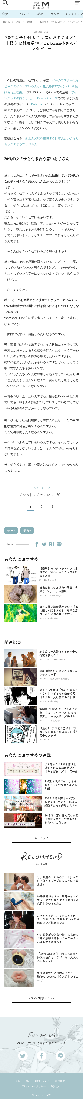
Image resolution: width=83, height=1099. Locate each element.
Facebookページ (47, 98)
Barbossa (36, 104)
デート (11, 530)
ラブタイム (22, 14)
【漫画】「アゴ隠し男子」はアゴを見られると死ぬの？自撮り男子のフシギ (58, 732)
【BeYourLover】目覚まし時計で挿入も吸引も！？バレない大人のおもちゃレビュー (58, 957)
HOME (6, 22)
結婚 (40, 14)
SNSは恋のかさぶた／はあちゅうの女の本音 (58, 672)
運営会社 (55, 1086)
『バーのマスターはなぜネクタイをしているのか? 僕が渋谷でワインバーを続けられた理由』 (41, 86)
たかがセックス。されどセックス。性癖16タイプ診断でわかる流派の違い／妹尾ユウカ (58, 919)
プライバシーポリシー (33, 1086)
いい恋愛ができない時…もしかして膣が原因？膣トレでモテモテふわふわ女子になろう (58, 938)
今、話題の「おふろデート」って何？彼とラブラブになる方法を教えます (57, 881)
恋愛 (5, 14)
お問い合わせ (42, 1081)
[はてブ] (51, 544)
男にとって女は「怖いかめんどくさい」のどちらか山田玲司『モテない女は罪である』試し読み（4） (58, 693)
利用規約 (60, 1081)
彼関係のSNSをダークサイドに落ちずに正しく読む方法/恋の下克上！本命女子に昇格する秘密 (58, 713)
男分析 (30, 21)
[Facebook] (36, 544)
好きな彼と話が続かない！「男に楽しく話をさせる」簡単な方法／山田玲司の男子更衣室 (58, 610)
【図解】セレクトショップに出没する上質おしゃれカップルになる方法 (58, 572)
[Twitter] (44, 544)
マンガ (55, 14)
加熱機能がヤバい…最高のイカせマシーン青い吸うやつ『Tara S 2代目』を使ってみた (57, 900)
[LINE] (59, 544)
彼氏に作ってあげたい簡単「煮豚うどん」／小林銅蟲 (58, 589)
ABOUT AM (23, 1081)
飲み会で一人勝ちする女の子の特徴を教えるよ (58, 653)
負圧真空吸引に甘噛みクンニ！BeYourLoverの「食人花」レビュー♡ (57, 977)
